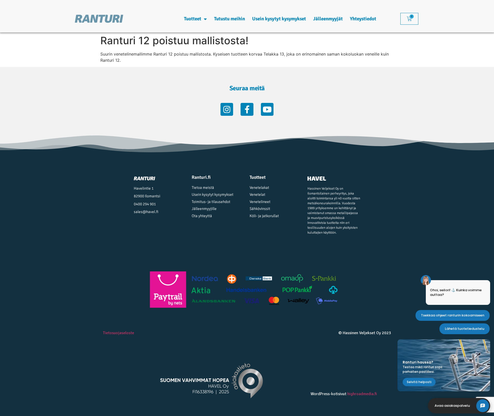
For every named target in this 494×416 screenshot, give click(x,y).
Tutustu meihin (229, 19)
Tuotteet (192, 19)
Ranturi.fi (201, 177)
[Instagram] (226, 109)
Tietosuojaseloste (118, 332)
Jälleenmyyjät (328, 19)
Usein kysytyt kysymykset (279, 19)
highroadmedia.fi (362, 393)
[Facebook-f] (247, 109)
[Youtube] (267, 109)
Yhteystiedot (363, 19)
